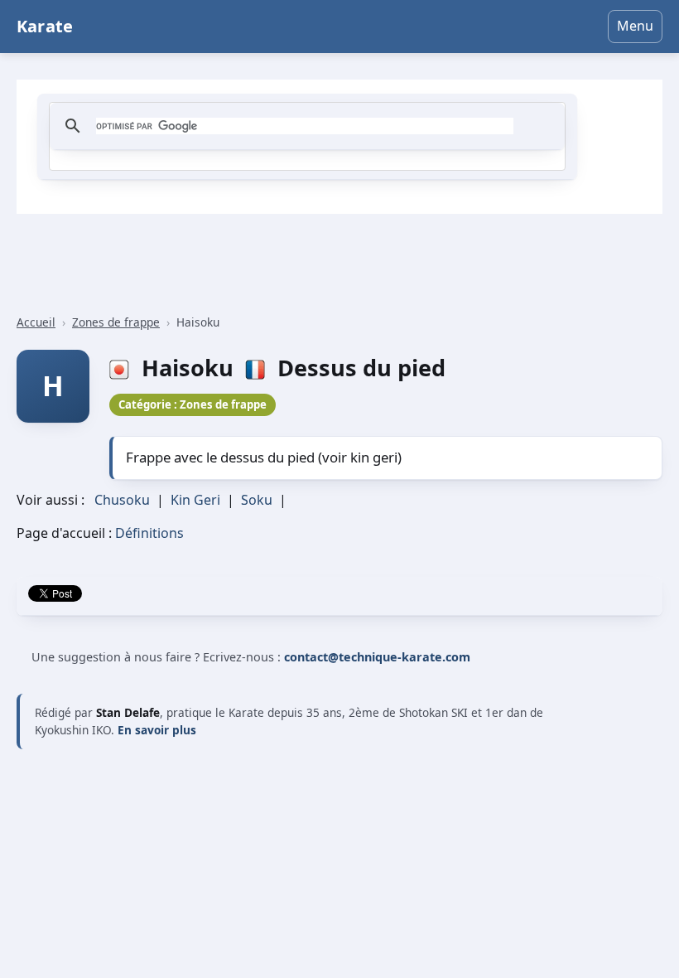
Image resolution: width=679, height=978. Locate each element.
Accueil (36, 322)
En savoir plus (157, 730)
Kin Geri (195, 500)
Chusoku (122, 500)
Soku (256, 500)
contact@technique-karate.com (377, 657)
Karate (45, 26)
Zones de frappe (116, 322)
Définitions (149, 533)
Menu (635, 26)
